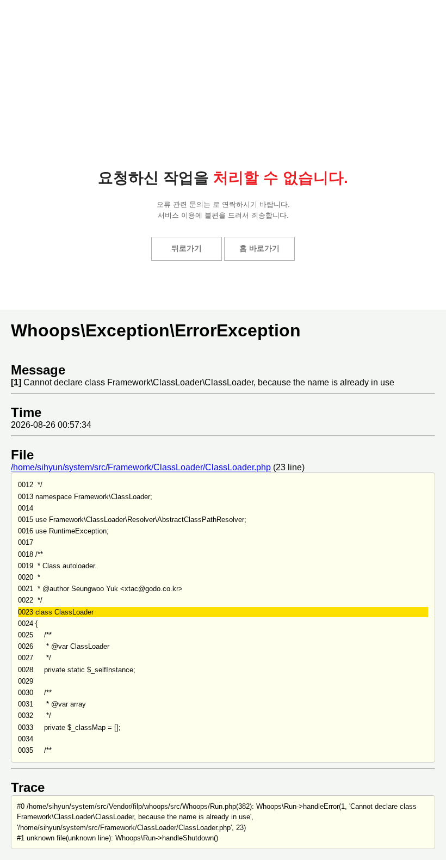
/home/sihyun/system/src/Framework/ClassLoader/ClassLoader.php (141, 467)
